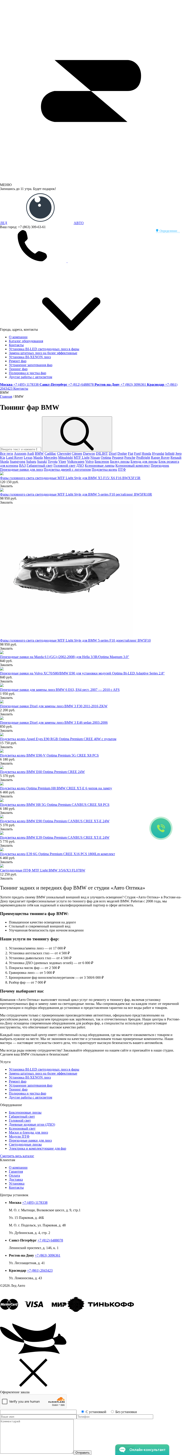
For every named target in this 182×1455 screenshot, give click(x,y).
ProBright (143, 457)
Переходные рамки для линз (21, 469)
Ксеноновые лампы (100, 465)
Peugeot (117, 457)
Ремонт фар (17, 361)
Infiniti (169, 453)
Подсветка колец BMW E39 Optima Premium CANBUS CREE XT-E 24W (54, 837)
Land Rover (14, 457)
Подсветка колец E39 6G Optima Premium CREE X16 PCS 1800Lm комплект (57, 854)
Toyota (52, 461)
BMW (39, 453)
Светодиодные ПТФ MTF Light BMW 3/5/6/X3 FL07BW (42, 870)
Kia (2, 457)
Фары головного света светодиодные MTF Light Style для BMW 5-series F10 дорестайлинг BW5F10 (75, 640)
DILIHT (102, 453)
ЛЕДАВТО (42, 223)
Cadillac (50, 453)
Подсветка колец (104, 469)
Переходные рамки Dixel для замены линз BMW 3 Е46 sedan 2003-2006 (54, 722)
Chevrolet (64, 453)
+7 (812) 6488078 (50, 1240)
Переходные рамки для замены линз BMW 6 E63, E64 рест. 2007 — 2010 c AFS (60, 690)
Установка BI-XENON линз (30, 357)
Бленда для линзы (144, 461)
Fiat (130, 453)
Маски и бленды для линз (28, 1132)
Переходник (160, 465)
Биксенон (102, 461)
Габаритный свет (40, 465)
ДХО (80, 465)
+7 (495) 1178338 (34, 1202)
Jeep (178, 453)
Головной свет (64, 465)
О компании (18, 337)
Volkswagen (75, 461)
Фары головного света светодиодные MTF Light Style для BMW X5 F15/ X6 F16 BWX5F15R (70, 478)
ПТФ (122, 469)
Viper (62, 461)
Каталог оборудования (26, 341)
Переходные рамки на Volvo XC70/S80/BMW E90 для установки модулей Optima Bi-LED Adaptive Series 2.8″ (82, 673)
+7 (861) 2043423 (40, 1270)
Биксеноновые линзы (25, 1112)
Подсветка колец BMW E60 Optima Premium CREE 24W (42, 772)
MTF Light (81, 457)
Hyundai (158, 453)
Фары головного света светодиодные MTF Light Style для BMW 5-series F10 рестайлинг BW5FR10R (76, 494)
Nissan (95, 457)
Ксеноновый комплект (132, 465)
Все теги (6, 453)
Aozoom (20, 453)
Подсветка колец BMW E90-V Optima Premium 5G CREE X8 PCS (49, 755)
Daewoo (89, 453)
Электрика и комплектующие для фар (37, 1148)
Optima (106, 457)
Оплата (14, 1175)
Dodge (122, 453)
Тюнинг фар (18, 369)
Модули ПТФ (19, 1136)
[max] (33, 295)
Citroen (77, 453)
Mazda (38, 457)
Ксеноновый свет (22, 1128)
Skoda (4, 461)
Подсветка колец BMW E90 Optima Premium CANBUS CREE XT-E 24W (54, 821)
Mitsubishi (65, 457)
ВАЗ (22, 465)
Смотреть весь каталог (17, 1156)
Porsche (129, 457)
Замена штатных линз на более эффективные (43, 353)
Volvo (89, 461)
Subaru (31, 461)
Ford (137, 453)
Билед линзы (120, 461)
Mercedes (50, 457)
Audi (30, 453)
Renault (175, 457)
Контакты (16, 345)
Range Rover (160, 457)
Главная (6, 396)
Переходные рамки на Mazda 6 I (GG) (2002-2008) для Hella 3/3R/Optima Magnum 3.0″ (64, 657)
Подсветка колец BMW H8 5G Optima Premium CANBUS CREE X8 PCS (54, 805)
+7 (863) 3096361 (47, 1255)
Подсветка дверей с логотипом (67, 469)
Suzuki (42, 461)
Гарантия (16, 1171)
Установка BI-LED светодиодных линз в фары (44, 349)
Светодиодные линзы (25, 1144)
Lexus (28, 457)
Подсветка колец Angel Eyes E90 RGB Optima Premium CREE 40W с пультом (58, 739)
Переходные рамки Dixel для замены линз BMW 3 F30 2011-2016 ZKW (53, 706)
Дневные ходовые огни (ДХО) (32, 1124)
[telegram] (100, 261)
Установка (16, 1183)
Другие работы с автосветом (30, 377)
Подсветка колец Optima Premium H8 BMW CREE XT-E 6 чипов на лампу (56, 788)
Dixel (113, 453)
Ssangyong (17, 461)
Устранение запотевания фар (30, 365)
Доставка (16, 1179)
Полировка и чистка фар (27, 373)
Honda (146, 453)
